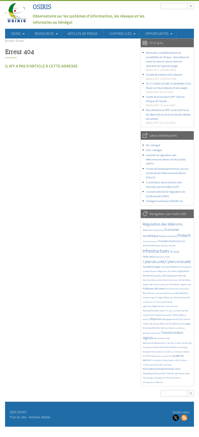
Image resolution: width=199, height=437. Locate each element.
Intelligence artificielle (163, 378)
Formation (174, 284)
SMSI (177, 360)
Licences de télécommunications (176, 266)
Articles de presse (83, 33)
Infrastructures (156, 251)
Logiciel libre (185, 284)
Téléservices (168, 297)
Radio (162, 310)
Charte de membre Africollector (164, 76)
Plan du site (18, 417)
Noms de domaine (150, 241)
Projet (167, 257)
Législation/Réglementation (154, 306)
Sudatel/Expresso (150, 271)
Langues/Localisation (163, 315)
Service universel (174, 343)
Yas (161, 382)
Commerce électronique (164, 293)
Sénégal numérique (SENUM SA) (164, 201)
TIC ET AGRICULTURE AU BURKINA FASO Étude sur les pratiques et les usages (168, 88)
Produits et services (169, 241)
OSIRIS (42, 7)
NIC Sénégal (153, 145)
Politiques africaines (154, 288)
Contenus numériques (173, 351)
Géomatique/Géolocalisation (154, 343)
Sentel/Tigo (187, 343)
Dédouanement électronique (171, 324)
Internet (186, 319)
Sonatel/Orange (151, 266)
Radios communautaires (161, 356)
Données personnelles (173, 275)
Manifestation (181, 293)
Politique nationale (168, 236)
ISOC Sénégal (154, 150)
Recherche (159, 257)
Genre (186, 289)
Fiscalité (168, 289)
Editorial (177, 378)
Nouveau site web (168, 245)
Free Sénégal (148, 378)
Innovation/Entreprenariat (158, 369)
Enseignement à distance (153, 351)
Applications (183, 271)
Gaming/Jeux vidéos (151, 382)
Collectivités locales (151, 324)
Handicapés (182, 347)
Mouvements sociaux (152, 275)
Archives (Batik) (39, 417)
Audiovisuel (155, 333)
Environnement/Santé (162, 302)
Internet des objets (182, 373)
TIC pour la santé (172, 310)
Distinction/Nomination (165, 347)
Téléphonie (155, 319)
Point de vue (148, 293)
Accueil (9, 41)
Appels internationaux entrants (156, 284)
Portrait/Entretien (151, 310)
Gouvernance (172, 306)
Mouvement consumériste (173, 280)
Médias (188, 280)
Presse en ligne (149, 297)
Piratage (159, 297)
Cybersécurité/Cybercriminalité (167, 261)
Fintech (184, 235)
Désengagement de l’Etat (172, 319)
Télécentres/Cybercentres (153, 230)
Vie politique (148, 347)
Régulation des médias (167, 271)
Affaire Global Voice (162, 338)
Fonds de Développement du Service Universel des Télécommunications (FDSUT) (167, 173)
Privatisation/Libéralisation (162, 360)
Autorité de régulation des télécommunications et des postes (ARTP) (166, 159)
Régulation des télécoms (163, 224)
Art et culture (178, 289)
